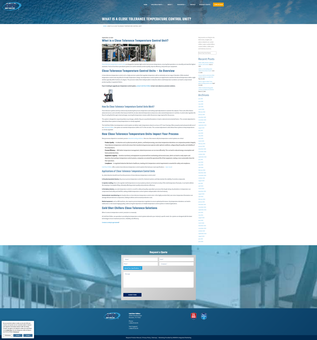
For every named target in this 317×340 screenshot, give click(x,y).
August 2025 (201, 128)
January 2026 (201, 114)
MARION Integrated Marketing (182, 338)
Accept (28, 335)
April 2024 (200, 167)
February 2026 (201, 112)
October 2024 (201, 154)
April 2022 (200, 196)
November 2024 (202, 151)
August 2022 (201, 194)
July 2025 (200, 130)
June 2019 (200, 241)
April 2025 (200, 138)
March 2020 (201, 223)
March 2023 (201, 188)
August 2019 (201, 236)
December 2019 (202, 225)
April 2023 (200, 186)
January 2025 (201, 146)
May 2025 (200, 135)
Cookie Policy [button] (9, 330)
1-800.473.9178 (133, 323)
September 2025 (202, 125)
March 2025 (201, 141)
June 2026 (200, 101)
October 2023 (201, 178)
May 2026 (200, 104)
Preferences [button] (16, 331)
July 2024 (200, 159)
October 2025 (201, 122)
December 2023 (202, 172)
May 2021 (200, 215)
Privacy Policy (146, 338)
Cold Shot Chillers (107, 167)
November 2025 (202, 120)
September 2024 (202, 157)
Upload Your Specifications (131, 268)
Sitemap (154, 338)
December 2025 (202, 117)
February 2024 (201, 170)
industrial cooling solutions (135, 138)
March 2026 (201, 109)
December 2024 (202, 149)
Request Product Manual (133, 338)
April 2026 (200, 106)
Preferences (8, 335)
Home (104, 26)
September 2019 (202, 233)
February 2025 (201, 143)
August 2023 (201, 180)
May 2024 (200, 165)
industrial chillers (109, 127)
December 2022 (202, 191)
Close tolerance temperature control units (113, 64)
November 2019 (202, 228)
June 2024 (200, 162)
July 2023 (200, 183)
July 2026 (200, 98)
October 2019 (201, 231)
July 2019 (200, 239)
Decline (18, 335)
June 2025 (200, 133)
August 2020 (201, 217)
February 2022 (201, 199)
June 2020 (200, 220)
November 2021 (202, 207)
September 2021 (202, 209)
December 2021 (202, 204)
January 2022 (201, 202)
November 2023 (202, 175)
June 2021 (200, 212)
